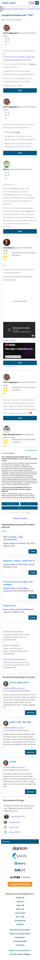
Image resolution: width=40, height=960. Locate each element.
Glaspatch (13, 822)
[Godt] (8, 42)
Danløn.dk (20, 897)
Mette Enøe (23, 564)
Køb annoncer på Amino (20, 930)
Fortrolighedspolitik (31, 450)
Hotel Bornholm (16, 954)
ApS (18, 132)
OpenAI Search (9, 606)
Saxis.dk (20, 901)
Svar (20, 90)
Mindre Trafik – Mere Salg (20, 722)
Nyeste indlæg (9, 543)
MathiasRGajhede (25, 609)
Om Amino (20, 945)
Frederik (22, 543)
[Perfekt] (6, 44)
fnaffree (12, 827)
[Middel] (6, 42)
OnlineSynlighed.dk (9, 366)
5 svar (32, 573)
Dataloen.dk (20, 920)
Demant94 (13, 832)
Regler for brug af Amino (20, 933)
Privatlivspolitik (20, 941)
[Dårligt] (6, 39)
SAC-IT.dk (20, 917)
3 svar (32, 596)
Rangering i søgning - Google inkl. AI (19, 561)
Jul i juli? (13, 761)
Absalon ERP (16, 816)
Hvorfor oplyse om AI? (19, 682)
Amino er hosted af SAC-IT (20, 950)
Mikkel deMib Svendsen (14, 688)
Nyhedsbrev (20, 937)
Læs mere (31, 712)
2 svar (32, 617)
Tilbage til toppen (20, 518)
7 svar (32, 551)
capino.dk (20, 905)
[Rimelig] (8, 39)
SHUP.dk (20, 924)
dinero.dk (20, 909)
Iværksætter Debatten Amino (13, 9)
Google (33, 64)
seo (11, 406)
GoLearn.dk (20, 913)
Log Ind (31, 2)
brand (29, 211)
